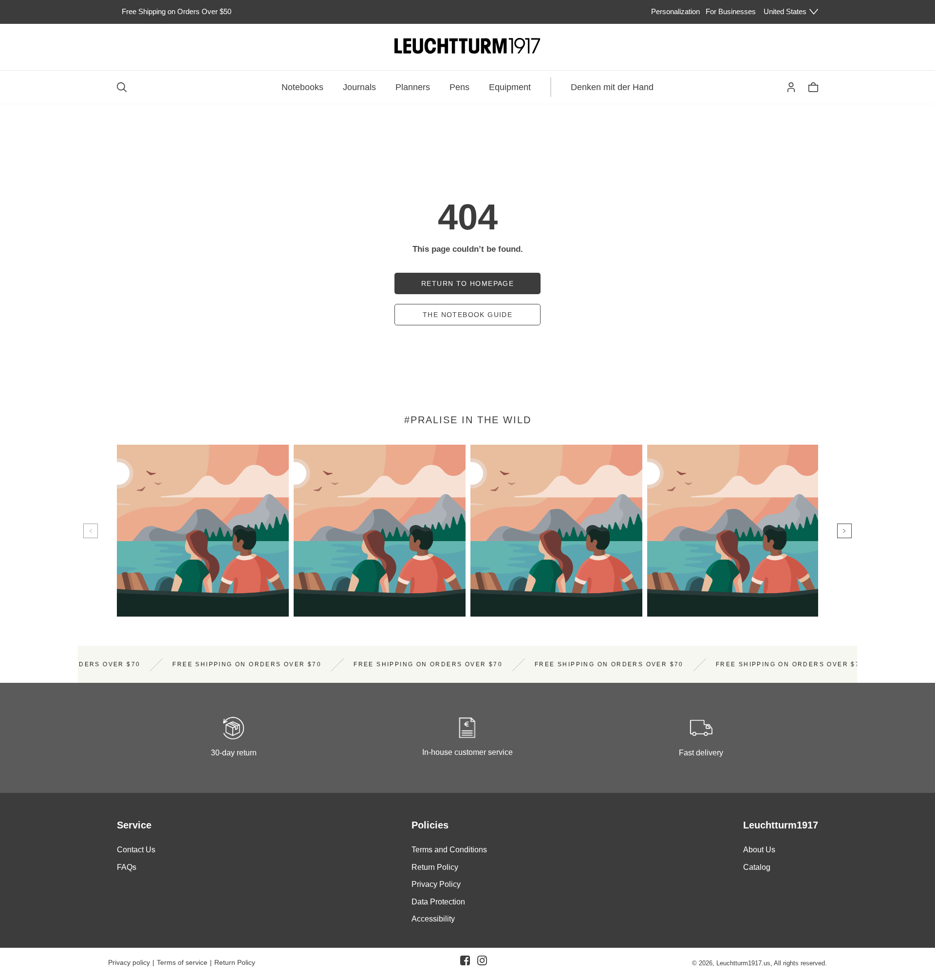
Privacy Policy (436, 885)
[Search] (122, 87)
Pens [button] (459, 87)
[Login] (791, 87)
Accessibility (433, 919)
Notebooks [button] (302, 87)
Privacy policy (129, 962)
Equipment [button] (510, 87)
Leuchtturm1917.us (743, 963)
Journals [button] (359, 87)
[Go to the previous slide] (90, 531)
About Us (759, 849)
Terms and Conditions (449, 849)
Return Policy (434, 867)
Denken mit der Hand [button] (612, 87)
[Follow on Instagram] (482, 962)
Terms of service (182, 962)
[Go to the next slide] (844, 531)
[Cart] (813, 87)
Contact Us (136, 849)
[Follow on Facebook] (465, 962)
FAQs (126, 867)
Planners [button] (412, 87)
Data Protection (438, 902)
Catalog (756, 867)
